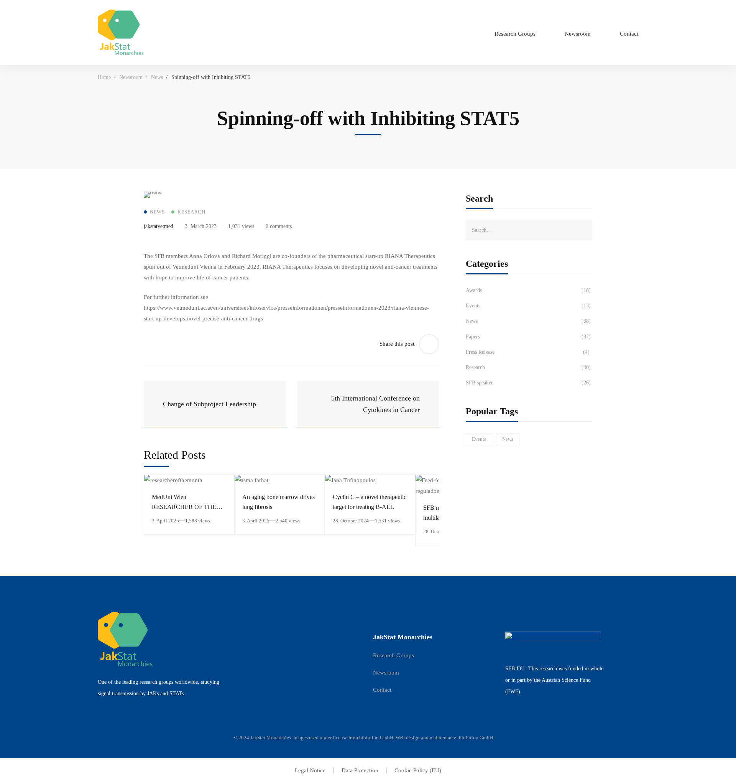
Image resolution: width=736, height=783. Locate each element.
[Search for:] (529, 230)
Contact (382, 690)
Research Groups (393, 655)
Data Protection (360, 770)
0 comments (279, 226)
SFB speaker (528, 383)
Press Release (528, 352)
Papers (528, 337)
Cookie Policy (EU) (417, 770)
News (157, 77)
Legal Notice (310, 770)
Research (528, 367)
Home (104, 77)
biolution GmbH (376, 737)
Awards (528, 290)
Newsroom (131, 77)
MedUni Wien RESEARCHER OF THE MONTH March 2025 (184, 507)
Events (528, 306)
